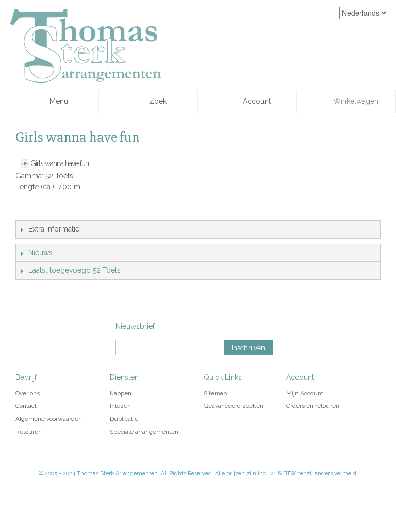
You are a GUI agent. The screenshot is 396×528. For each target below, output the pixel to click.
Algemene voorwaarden (48, 418)
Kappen (120, 393)
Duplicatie (124, 418)
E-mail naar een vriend (25, 210)
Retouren (28, 431)
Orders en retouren (312, 405)
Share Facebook (46, 210)
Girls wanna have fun (59, 163)
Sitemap (215, 393)
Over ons (27, 393)
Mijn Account (304, 393)
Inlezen (120, 405)
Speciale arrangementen (144, 431)
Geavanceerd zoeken (233, 405)
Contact (26, 405)
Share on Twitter (67, 210)
